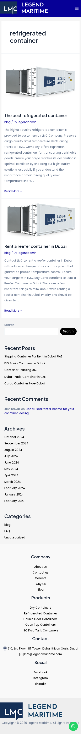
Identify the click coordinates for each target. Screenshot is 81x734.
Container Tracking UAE (20, 370)
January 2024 (14, 495)
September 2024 (16, 443)
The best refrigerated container (35, 115)
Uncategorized (14, 537)
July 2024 (11, 456)
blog (7, 122)
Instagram (40, 678)
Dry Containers (40, 608)
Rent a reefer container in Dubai (35, 246)
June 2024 (11, 463)
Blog (41, 590)
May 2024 (11, 469)
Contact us (40, 573)
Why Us (41, 584)
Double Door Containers (40, 619)
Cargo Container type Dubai (24, 383)
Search (9, 325)
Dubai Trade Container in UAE (25, 377)
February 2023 (14, 501)
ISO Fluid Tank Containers (40, 630)
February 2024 (14, 488)
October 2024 (14, 437)
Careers (40, 578)
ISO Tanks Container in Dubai (24, 363)
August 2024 (13, 450)
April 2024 (11, 475)
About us (40, 567)
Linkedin (40, 684)
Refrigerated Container (40, 613)
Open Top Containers (40, 625)
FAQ (7, 531)
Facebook (41, 672)
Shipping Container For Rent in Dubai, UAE (33, 356)
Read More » (13, 191)
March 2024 (12, 482)
